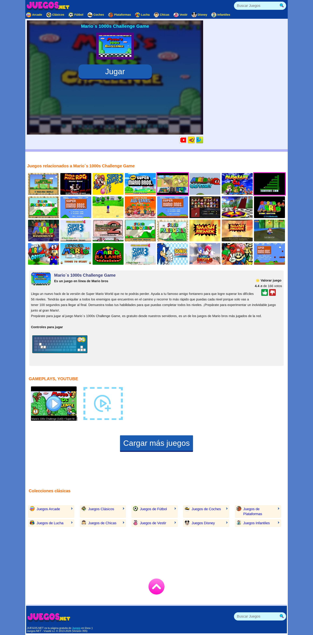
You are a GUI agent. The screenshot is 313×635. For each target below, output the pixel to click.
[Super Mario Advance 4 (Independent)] (75, 230)
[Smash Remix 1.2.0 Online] (237, 230)
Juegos (76, 628)
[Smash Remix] (204, 230)
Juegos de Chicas (102, 523)
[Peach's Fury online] (269, 230)
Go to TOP (156, 586)
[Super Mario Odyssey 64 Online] (43, 254)
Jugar (115, 71)
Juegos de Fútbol (153, 509)
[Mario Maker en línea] (269, 254)
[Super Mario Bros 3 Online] (108, 184)
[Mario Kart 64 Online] (237, 184)
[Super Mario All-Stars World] (140, 207)
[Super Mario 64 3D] (237, 207)
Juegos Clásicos (101, 509)
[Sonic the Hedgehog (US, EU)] (204, 254)
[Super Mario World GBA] (172, 230)
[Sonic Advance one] (172, 254)
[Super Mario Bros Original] (172, 207)
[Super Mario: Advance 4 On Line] (140, 254)
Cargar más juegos (156, 443)
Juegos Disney (203, 523)
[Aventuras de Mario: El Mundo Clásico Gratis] (75, 207)
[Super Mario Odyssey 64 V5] (204, 184)
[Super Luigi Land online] (43, 184)
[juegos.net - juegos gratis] (49, 617)
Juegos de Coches (206, 509)
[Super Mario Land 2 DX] (108, 230)
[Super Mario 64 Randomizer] (43, 230)
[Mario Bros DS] (75, 254)
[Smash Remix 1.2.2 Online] (237, 254)
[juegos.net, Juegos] (48, 6)
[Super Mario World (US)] (43, 207)
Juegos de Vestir (153, 523)
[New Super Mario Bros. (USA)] (140, 184)
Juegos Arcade (48, 509)
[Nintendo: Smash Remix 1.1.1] (204, 207)
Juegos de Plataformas (252, 511)
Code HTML (194, 140)
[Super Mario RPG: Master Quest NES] (75, 184)
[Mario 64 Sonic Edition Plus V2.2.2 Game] (108, 207)
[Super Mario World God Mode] (140, 230)
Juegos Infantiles (256, 523)
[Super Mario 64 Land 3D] (108, 254)
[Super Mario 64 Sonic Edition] (269, 207)
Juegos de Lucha (50, 523)
